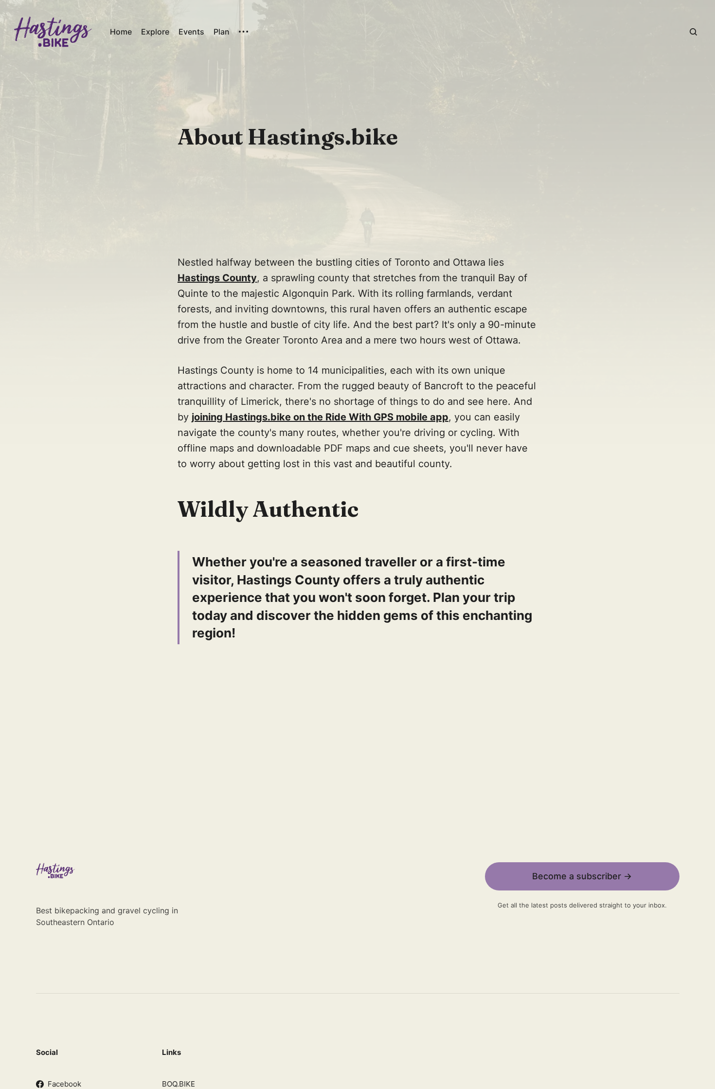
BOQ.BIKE (178, 1084)
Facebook (64, 1084)
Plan (222, 31)
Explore (155, 31)
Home (121, 31)
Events (191, 31)
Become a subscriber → (582, 876)
